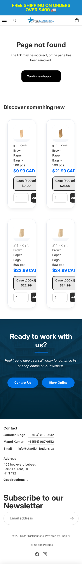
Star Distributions (33, 535)
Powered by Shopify (57, 535)
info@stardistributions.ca (36, 448)
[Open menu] (4, 20)
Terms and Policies (41, 544)
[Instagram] (44, 554)
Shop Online (58, 382)
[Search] (14, 20)
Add (35, 198)
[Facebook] (37, 554)
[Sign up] (72, 518)
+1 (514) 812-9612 (41, 435)
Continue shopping (41, 76)
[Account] (67, 20)
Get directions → (15, 479)
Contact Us (22, 382)
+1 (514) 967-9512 (41, 441)
